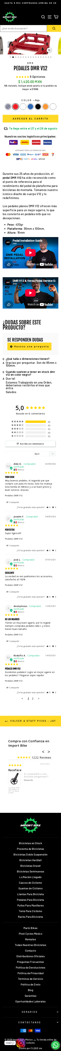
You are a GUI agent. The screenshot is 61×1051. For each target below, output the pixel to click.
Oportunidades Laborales (30, 1001)
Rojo (15, 106)
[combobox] (23, 28)
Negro (38, 106)
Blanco (53, 106)
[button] (49, 507)
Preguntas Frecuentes (30, 961)
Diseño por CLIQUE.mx (30, 1048)
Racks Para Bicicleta (30, 916)
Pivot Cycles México (30, 933)
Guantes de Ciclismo (30, 888)
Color (30, 100)
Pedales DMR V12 (14, 495)
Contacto (30, 950)
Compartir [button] (14, 502)
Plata (8, 106)
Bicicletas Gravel (30, 865)
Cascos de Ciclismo (30, 882)
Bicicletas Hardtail (30, 860)
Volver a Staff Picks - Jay (32, 721)
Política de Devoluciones (30, 967)
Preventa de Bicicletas (30, 848)
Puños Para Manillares (30, 905)
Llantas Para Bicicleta (30, 894)
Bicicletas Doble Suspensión (30, 854)
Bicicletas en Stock (30, 843)
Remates (30, 939)
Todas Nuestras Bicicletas (30, 944)
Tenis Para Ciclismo (30, 911)
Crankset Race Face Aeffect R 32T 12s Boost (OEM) (14, 790)
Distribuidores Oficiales (30, 956)
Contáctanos (29, 1022)
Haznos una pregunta (31, 346)
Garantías (30, 995)
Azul (30, 106)
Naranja (45, 106)
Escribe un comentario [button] (32, 443)
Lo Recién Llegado (30, 877)
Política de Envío (31, 984)
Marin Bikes (30, 927)
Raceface (15, 770)
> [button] (38, 698)
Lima (23, 106)
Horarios (30, 1011)
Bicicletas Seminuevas (30, 871)
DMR (30, 63)
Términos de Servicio (30, 978)
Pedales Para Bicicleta (30, 899)
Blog (30, 990)
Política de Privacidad (30, 973)
